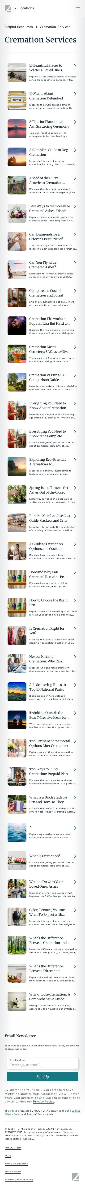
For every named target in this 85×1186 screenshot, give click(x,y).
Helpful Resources (19, 27)
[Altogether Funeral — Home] (8, 8)
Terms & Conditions (16, 1163)
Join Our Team (13, 1147)
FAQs (8, 1155)
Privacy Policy (43, 1101)
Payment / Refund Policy (19, 1179)
